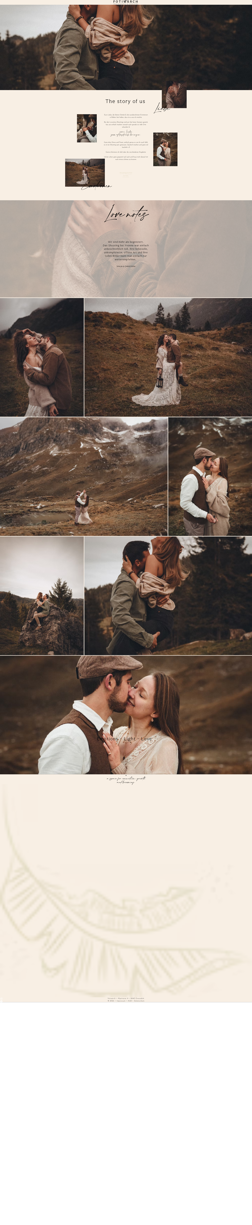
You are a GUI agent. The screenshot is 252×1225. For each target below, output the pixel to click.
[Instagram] (126, 998)
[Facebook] (126, 1001)
